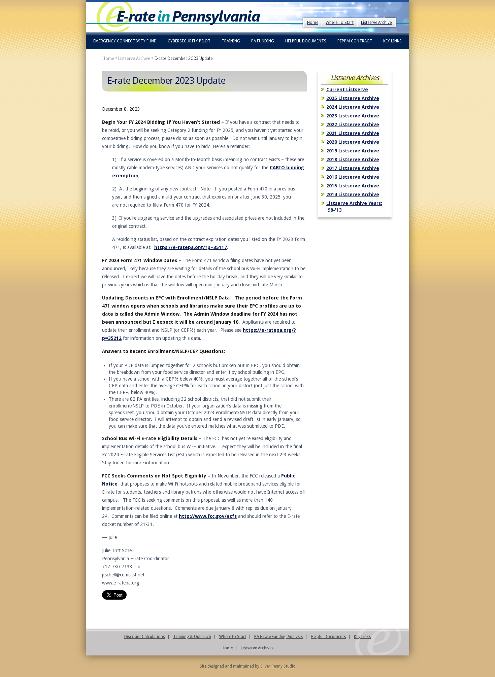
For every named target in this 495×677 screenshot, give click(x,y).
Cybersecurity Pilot (189, 41)
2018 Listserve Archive (352, 159)
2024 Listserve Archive (352, 107)
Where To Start (340, 22)
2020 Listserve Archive (352, 142)
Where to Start (232, 636)
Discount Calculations (144, 636)
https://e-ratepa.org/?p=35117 (190, 247)
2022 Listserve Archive (352, 124)
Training (231, 41)
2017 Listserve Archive (352, 168)
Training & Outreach (192, 636)
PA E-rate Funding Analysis (278, 636)
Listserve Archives (257, 648)
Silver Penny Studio (278, 666)
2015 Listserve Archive (352, 185)
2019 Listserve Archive (352, 150)
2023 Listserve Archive (352, 115)
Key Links (392, 41)
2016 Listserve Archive (352, 177)
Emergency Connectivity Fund (125, 41)
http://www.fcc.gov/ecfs (208, 516)
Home (312, 22)
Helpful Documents (305, 41)
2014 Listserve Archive (352, 194)
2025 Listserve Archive (352, 98)
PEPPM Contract (354, 41)
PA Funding (262, 41)
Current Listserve (347, 89)
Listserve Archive (376, 22)
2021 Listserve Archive (352, 133)
